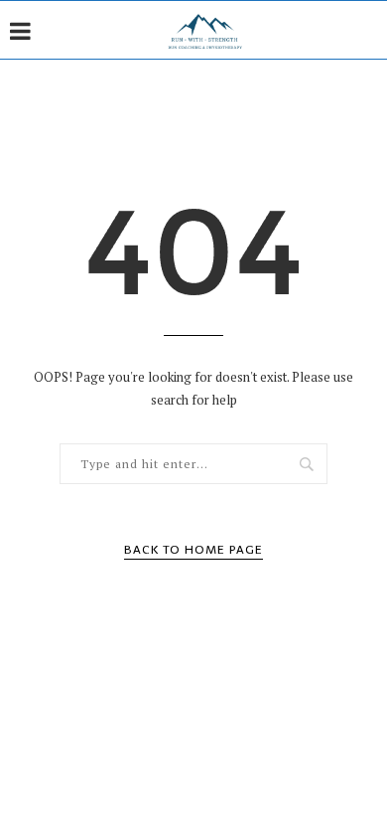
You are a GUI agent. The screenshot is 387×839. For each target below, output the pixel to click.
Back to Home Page (193, 550)
